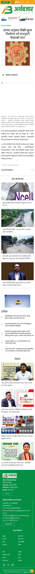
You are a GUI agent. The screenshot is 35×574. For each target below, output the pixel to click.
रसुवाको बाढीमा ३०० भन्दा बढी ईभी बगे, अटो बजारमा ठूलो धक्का (17, 342)
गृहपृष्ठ (4, 536)
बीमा (4, 552)
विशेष (17, 359)
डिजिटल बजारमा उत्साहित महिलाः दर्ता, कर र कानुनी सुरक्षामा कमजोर (17, 437)
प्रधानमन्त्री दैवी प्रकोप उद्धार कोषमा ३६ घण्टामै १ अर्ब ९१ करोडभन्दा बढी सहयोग (17, 284)
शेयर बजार (5, 560)
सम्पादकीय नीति (8, 524)
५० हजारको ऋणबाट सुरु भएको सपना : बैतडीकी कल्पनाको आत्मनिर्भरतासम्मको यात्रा (15, 464)
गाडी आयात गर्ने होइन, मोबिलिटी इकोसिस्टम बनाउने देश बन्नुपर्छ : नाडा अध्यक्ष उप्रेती (16, 410)
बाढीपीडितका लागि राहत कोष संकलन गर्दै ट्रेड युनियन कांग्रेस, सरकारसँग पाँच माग (17, 317)
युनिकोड (17, 2)
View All (7, 494)
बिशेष (19, 555)
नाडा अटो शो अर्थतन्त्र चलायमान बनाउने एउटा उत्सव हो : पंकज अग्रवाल (16, 384)
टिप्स (4, 542)
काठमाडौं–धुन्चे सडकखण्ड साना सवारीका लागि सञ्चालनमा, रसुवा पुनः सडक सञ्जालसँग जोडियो (17, 257)
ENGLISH (5, 2)
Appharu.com (27, 572)
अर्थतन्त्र (20, 560)
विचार (19, 558)
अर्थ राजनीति (21, 542)
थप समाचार (17, 179)
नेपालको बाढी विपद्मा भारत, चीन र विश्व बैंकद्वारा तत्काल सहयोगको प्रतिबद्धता (18, 325)
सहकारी (5, 545)
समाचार (4, 539)
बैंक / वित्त (20, 539)
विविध (19, 545)
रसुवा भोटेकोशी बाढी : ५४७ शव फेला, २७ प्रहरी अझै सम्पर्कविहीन (16, 230)
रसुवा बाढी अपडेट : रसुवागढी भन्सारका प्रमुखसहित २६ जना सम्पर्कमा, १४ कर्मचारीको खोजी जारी (19, 350)
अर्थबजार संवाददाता (12, 75)
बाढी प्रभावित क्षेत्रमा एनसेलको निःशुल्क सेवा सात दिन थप (17, 204)
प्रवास (4, 558)
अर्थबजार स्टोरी (6, 555)
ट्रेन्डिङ (4, 311)
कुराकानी (20, 536)
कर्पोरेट (20, 552)
